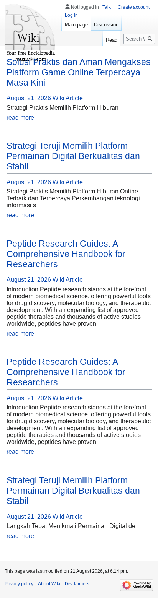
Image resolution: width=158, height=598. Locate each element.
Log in (71, 15)
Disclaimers (77, 584)
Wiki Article (68, 98)
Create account (134, 7)
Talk (106, 7)
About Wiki (49, 584)
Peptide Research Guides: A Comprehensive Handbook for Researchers (66, 254)
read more (20, 117)
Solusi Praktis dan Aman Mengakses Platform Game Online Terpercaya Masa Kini (79, 72)
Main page (76, 25)
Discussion (106, 25)
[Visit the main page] (30, 30)
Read (111, 40)
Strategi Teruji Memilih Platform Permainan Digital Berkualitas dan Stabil (73, 156)
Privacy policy (19, 584)
